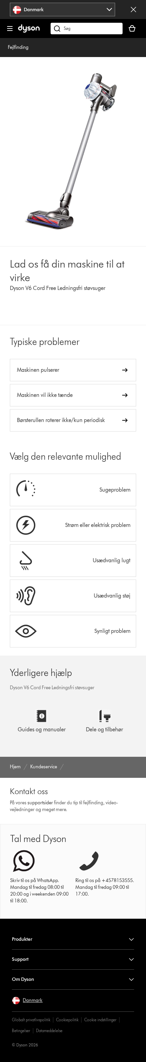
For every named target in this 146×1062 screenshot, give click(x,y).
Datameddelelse (49, 1030)
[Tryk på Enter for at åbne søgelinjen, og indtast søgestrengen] (87, 28)
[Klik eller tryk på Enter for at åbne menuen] (9, 28)
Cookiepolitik (67, 1019)
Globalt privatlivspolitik (31, 1019)
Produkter (22, 939)
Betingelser (21, 1030)
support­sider (40, 803)
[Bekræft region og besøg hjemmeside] (133, 9)
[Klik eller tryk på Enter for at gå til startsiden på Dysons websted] (29, 31)
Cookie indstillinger (100, 1019)
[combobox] (62, 9)
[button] (27, 1000)
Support (20, 959)
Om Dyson (23, 979)
